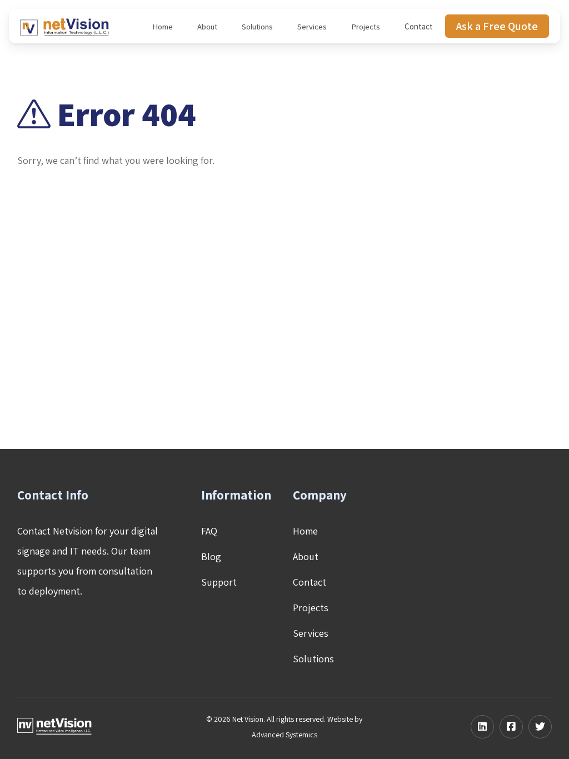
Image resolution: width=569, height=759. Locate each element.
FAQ (209, 531)
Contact (419, 26)
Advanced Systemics (284, 735)
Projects (365, 26)
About (207, 26)
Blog (211, 556)
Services (312, 26)
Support (219, 582)
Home (162, 26)
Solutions (257, 26)
